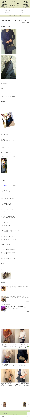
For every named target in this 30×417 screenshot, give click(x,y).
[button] (27, 225)
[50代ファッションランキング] (6, 275)
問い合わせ (15, 413)
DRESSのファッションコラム (5, 185)
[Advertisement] (15, 319)
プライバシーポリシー (25, 413)
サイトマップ (15, 414)
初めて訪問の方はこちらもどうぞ (6, 26)
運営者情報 (5, 413)
